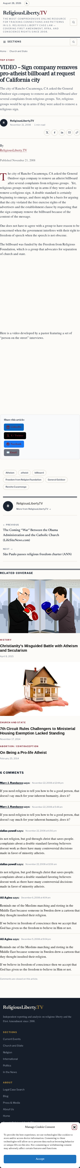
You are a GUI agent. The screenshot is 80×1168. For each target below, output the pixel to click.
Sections (14, 41)
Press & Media (11, 1102)
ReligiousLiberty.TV (22, 120)
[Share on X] (47, 132)
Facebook (16, 444)
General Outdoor (56, 479)
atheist (24, 472)
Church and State (18, 51)
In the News (10, 1072)
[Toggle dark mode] (26, 3)
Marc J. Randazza (11, 783)
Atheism (10, 472)
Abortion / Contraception (19, 746)
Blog (5, 1096)
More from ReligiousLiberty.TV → (33, 509)
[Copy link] (77, 132)
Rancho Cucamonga (16, 487)
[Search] (73, 22)
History (6, 640)
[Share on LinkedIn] (62, 132)
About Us (8, 1109)
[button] (74, 1127)
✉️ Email (12, 452)
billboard (39, 472)
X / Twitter (17, 435)
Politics (7, 1065)
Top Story (7, 60)
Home (3, 51)
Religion (7, 1052)
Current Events (12, 1039)
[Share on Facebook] (54, 132)
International (10, 1058)
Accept (40, 1159)
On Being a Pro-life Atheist (23, 752)
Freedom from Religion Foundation (23, 479)
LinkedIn (16, 427)
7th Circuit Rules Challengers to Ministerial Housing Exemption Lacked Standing (37, 730)
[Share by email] (69, 132)
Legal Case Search (14, 1089)
